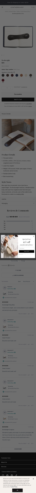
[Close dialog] (34, 236)
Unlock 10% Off (26, 251)
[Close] (33, 479)
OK (17, 490)
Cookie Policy (13, 487)
